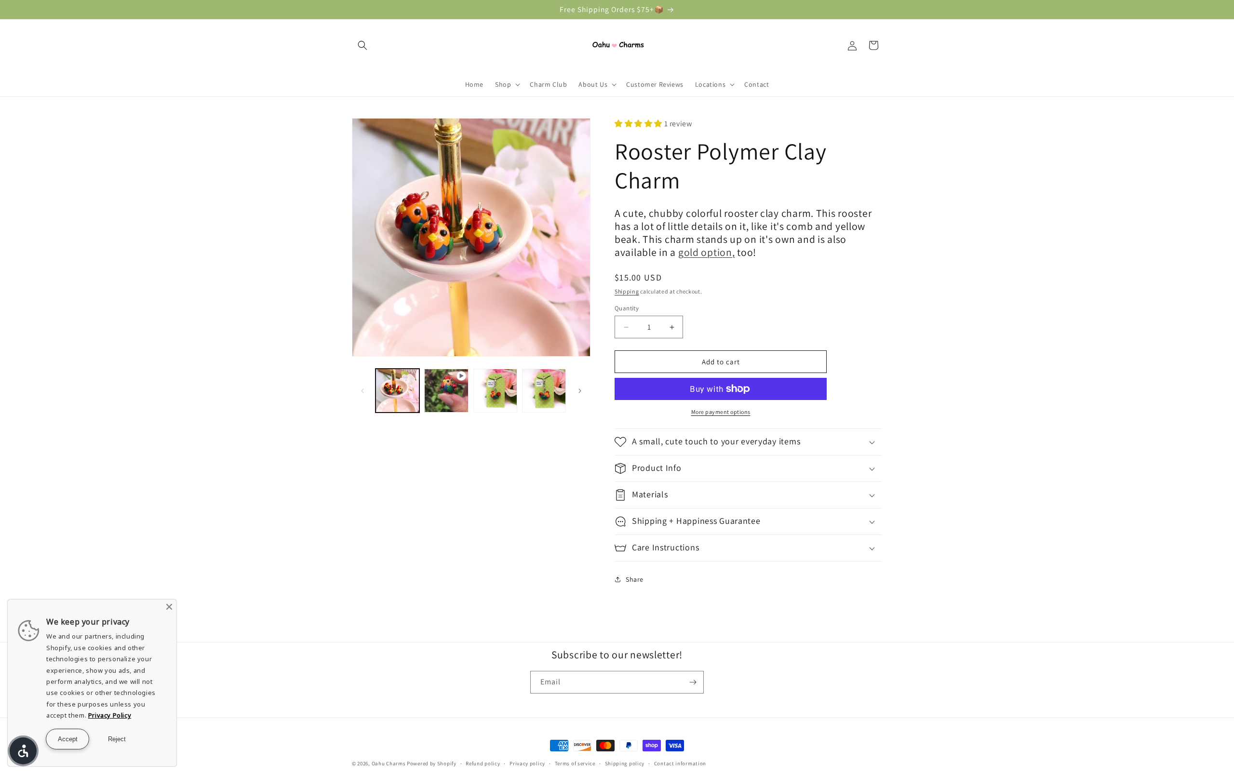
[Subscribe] (692, 682)
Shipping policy (625, 763)
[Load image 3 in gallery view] (544, 391)
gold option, (706, 252)
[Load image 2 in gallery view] (495, 391)
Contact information (680, 763)
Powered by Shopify (431, 763)
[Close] (169, 607)
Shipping (627, 291)
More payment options (721, 411)
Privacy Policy (109, 715)
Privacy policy (527, 763)
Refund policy (483, 763)
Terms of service (575, 763)
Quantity (627, 308)
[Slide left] (362, 390)
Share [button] (635, 579)
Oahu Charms (389, 763)
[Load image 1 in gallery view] (397, 391)
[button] (362, 45)
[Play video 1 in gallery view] (446, 391)
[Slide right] (579, 390)
